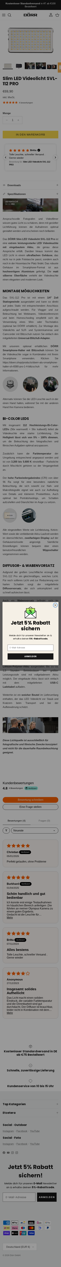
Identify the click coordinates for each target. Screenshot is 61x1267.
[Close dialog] (55, 605)
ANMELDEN (30, 656)
